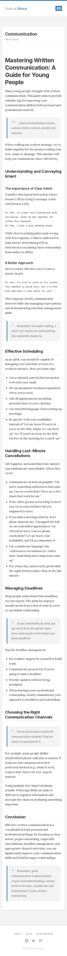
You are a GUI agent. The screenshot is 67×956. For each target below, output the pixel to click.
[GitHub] (40, 941)
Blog (29, 933)
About (18, 933)
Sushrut (16, 9)
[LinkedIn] (26, 941)
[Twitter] (33, 941)
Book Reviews (45, 933)
